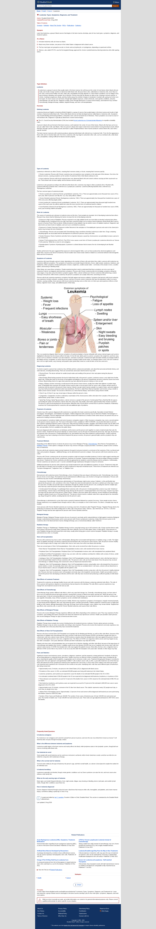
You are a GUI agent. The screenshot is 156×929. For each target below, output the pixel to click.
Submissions (83, 913)
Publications (70, 25)
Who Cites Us (62, 916)
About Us (40, 908)
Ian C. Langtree (59, 797)
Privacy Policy (62, 908)
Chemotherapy (92, 444)
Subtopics (78, 25)
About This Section (55, 25)
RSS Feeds (105, 911)
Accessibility (62, 911)
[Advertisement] (78, 68)
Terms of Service (42, 916)
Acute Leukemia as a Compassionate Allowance (88, 120)
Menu (116, 2)
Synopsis (39, 25)
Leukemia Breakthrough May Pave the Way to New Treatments (98, 851)
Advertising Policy (84, 908)
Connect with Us (84, 916)
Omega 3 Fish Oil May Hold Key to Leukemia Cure (52, 860)
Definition (46, 25)
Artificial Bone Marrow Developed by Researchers (52, 851)
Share (79, 885)
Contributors (82, 911)
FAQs (64, 25)
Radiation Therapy (42, 445)
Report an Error (104, 908)
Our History (40, 911)
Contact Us (40, 913)
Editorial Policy (62, 913)
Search (115, 6)
